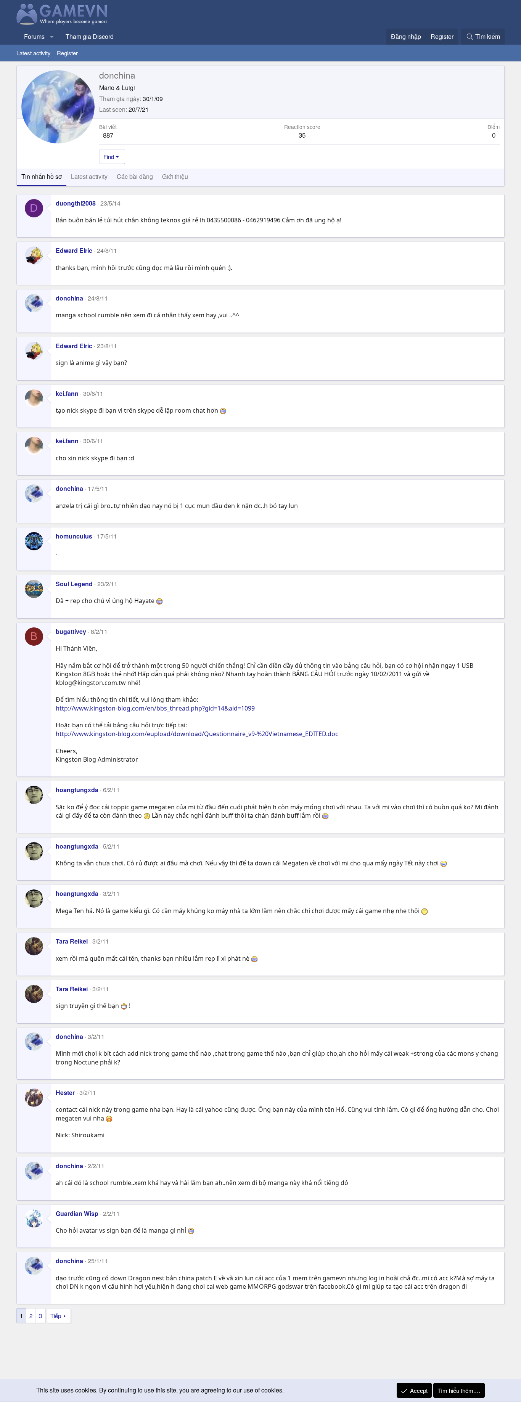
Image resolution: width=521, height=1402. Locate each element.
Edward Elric (74, 250)
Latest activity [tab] (89, 176)
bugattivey (71, 631)
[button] (52, 37)
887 (108, 135)
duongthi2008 (76, 203)
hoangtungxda (77, 789)
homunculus (74, 536)
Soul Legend (74, 583)
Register (67, 53)
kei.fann (67, 393)
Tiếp (55, 1316)
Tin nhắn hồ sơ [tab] (41, 176)
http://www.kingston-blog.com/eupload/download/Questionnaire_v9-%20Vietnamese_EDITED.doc (197, 734)
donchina (69, 298)
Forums (34, 36)
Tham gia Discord (90, 36)
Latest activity (33, 53)
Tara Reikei (72, 941)
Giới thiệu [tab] (175, 176)
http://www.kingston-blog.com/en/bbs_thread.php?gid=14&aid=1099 (155, 708)
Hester (65, 1092)
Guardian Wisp (77, 1213)
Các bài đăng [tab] (135, 176)
